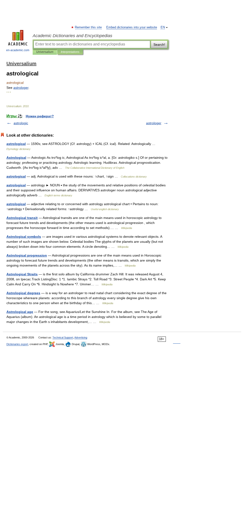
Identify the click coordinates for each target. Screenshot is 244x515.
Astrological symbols (23, 236)
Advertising (80, 337)
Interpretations (70, 52)
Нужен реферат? (40, 116)
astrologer (153, 123)
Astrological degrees (23, 293)
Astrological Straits (22, 274)
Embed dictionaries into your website (131, 27)
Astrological (16, 157)
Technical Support (62, 337)
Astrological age (19, 312)
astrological (16, 144)
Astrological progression (26, 255)
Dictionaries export (17, 344)
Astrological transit (22, 218)
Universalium (44, 52)
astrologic (21, 123)
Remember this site (88, 27)
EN (163, 27)
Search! (159, 44)
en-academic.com (17, 50)
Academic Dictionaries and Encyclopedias (72, 35)
